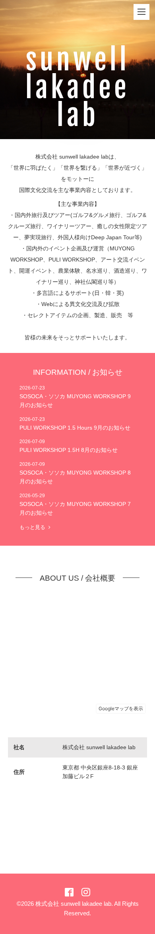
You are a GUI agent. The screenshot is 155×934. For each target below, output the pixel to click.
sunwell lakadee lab (77, 87)
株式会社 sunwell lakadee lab (73, 903)
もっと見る (33, 527)
